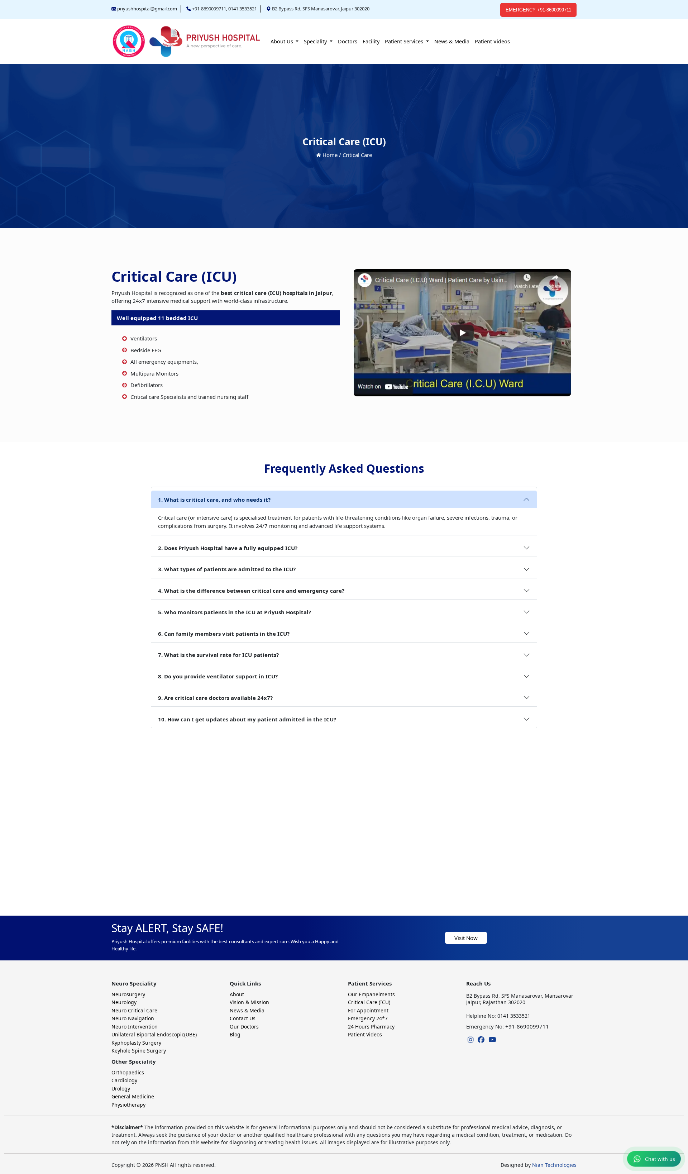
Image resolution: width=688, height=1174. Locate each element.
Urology (120, 1088)
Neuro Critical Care (134, 1010)
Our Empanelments (371, 994)
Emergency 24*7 (368, 1018)
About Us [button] (283, 41)
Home (330, 154)
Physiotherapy (128, 1104)
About (237, 994)
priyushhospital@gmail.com (147, 8)
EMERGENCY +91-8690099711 (538, 10)
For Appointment (368, 1010)
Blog (235, 1034)
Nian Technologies (554, 1164)
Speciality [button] (316, 41)
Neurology (124, 1002)
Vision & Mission (249, 1002)
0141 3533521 (242, 8)
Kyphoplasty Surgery (136, 1042)
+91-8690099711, (209, 8)
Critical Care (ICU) (369, 1002)
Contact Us (242, 1018)
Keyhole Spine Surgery (138, 1050)
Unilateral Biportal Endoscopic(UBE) (154, 1034)
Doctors (347, 41)
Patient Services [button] (405, 41)
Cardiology (124, 1080)
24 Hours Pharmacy (371, 1026)
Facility (371, 41)
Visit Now (466, 937)
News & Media (451, 41)
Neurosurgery (128, 994)
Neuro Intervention (134, 1026)
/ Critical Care (355, 154)
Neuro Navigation (132, 1018)
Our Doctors (244, 1026)
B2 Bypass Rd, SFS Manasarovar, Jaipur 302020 (320, 8)
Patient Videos (492, 41)
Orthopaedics (127, 1072)
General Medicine (132, 1096)
